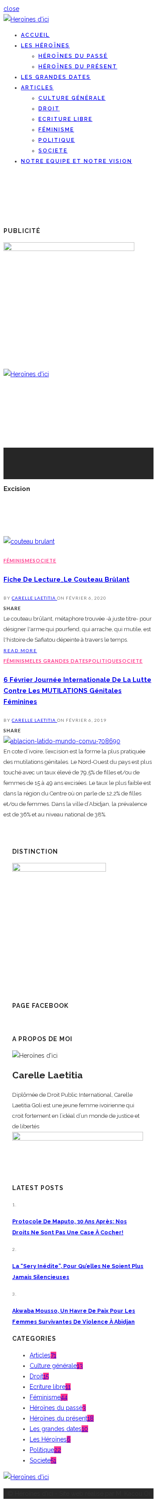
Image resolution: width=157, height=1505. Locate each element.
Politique (56, 140)
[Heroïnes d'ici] (26, 19)
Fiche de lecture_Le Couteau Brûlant (66, 579)
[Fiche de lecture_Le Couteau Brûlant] (29, 541)
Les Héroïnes (45, 45)
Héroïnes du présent (77, 67)
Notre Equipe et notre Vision (76, 161)
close (11, 8)
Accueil (35, 35)
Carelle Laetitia (34, 598)
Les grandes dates (56, 77)
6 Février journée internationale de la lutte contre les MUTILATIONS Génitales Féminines (77, 690)
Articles (37, 88)
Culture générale (72, 98)
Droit (49, 109)
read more (20, 650)
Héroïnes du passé (73, 56)
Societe (53, 151)
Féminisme (56, 130)
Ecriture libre (65, 119)
